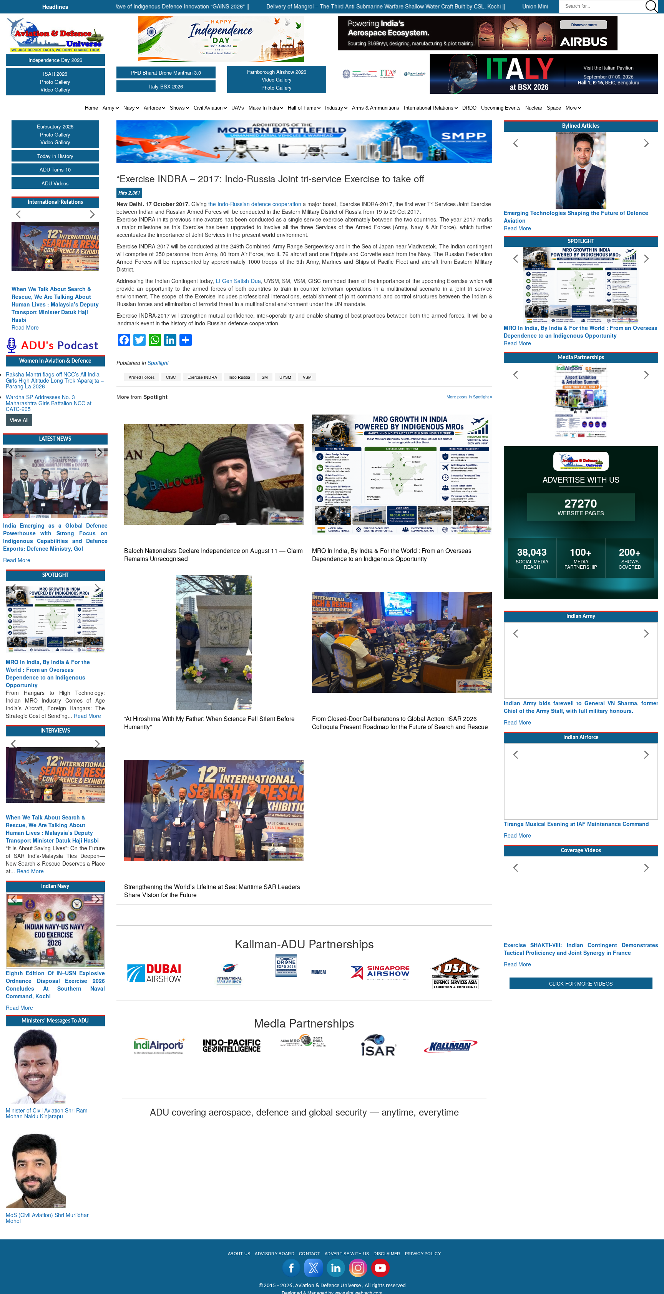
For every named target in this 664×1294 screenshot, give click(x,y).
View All (19, 420)
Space (554, 108)
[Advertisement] (581, 1045)
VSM (307, 377)
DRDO (469, 108)
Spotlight (158, 362)
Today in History (55, 156)
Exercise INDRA (202, 377)
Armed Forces (141, 377)
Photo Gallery (55, 81)
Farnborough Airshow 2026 (276, 71)
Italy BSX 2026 (166, 86)
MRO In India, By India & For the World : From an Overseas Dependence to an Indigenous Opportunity (391, 554)
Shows (177, 108)
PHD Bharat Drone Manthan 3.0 (166, 72)
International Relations (428, 108)
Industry (334, 108)
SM (265, 377)
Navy (129, 108)
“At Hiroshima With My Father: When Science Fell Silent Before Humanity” (209, 722)
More (571, 108)
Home (91, 108)
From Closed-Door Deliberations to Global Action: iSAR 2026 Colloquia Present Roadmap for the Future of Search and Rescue (400, 722)
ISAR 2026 (55, 73)
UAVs (237, 108)
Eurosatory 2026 (55, 126)
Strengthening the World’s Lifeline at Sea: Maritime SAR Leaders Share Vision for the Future (212, 891)
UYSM (285, 377)
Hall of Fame (302, 108)
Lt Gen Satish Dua (238, 281)
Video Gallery (55, 89)
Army (109, 108)
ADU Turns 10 (55, 169)
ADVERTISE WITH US (347, 1253)
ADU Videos (55, 183)
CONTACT (309, 1253)
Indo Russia (239, 377)
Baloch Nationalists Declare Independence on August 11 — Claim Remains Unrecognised (213, 554)
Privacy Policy (423, 1253)
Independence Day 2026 (55, 59)
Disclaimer (387, 1253)
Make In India (264, 108)
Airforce (152, 108)
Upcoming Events (501, 108)
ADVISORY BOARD (274, 1253)
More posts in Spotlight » (469, 397)
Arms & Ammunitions (375, 108)
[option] (143, 973)
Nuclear (533, 108)
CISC (171, 377)
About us (239, 1253)
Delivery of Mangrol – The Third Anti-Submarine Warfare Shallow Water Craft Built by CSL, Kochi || (351, 6)
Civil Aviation (208, 108)
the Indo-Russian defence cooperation (254, 204)
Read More (25, 327)
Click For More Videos (581, 983)
